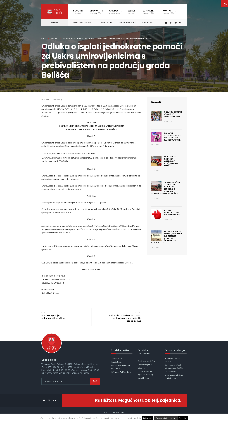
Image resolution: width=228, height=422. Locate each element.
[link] (224, 3)
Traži (95, 381)
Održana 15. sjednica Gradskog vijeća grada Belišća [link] (171, 161)
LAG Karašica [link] (170, 371)
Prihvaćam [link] (147, 418)
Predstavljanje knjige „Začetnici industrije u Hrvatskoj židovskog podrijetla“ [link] (166, 237)
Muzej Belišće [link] (143, 378)
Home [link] (43, 39)
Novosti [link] (78, 11)
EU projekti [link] (149, 11)
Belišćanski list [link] (107, 23)
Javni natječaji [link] (148, 23)
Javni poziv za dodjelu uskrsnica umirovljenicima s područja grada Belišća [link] (124, 317)
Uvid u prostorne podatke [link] (84, 23)
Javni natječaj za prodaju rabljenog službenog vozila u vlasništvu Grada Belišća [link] (165, 188)
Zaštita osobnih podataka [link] (113, 413)
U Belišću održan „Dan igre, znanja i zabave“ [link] (173, 114)
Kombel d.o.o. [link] (116, 358)
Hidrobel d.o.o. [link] (117, 362)
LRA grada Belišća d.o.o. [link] (121, 372)
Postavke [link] (182, 418)
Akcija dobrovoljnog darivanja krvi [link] (172, 212)
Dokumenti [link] (114, 11)
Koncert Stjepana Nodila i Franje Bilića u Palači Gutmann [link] (172, 136)
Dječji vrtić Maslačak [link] (146, 361)
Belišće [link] (131, 11)
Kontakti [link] (168, 11)
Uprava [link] (95, 11)
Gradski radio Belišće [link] (127, 23)
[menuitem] (80, 11)
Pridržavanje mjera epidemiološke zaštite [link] (53, 316)
